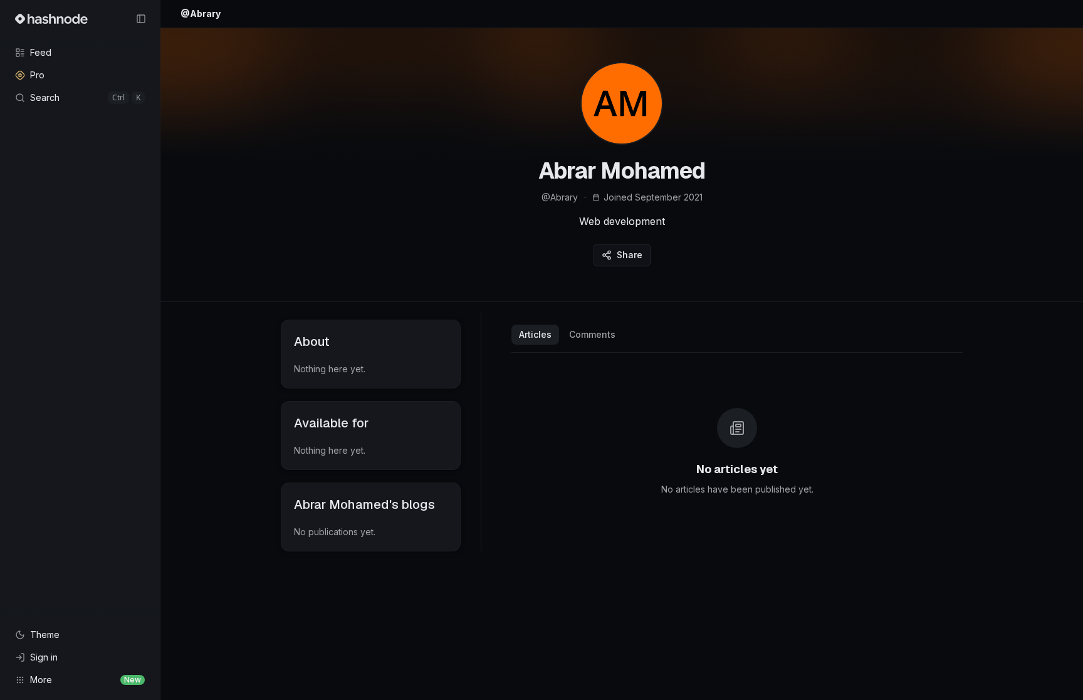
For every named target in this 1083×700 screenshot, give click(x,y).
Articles (535, 334)
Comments (592, 334)
